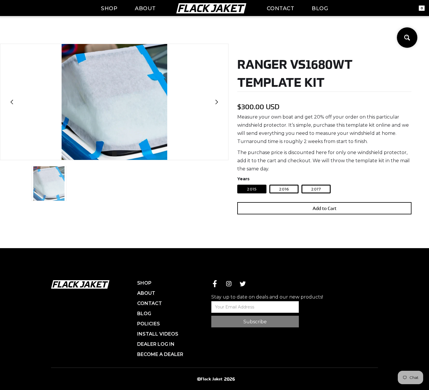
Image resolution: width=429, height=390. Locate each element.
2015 (252, 189)
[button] (12, 102)
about (145, 8)
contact (280, 8)
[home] (211, 8)
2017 (316, 189)
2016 (284, 189)
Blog (320, 8)
